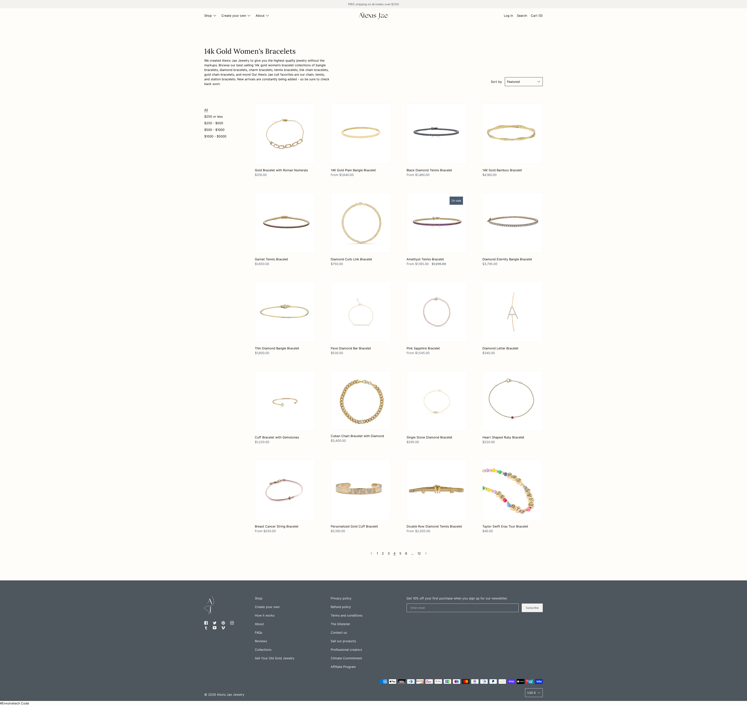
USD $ (531, 692)
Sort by (496, 82)
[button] (522, 16)
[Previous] (371, 553)
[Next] (426, 553)
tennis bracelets (286, 70)
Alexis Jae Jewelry (230, 694)
